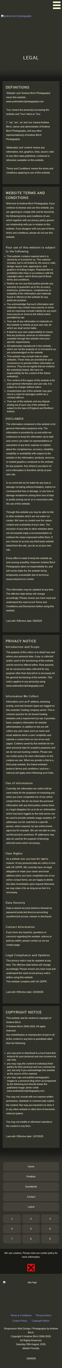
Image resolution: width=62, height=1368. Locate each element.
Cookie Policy (19, 1321)
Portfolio (31, 1176)
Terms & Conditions (21, 1315)
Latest (31, 1207)
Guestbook (31, 1186)
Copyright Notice (41, 1321)
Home (31, 1166)
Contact (31, 1197)
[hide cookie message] (31, 1267)
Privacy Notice (43, 1315)
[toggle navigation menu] (56, 5)
